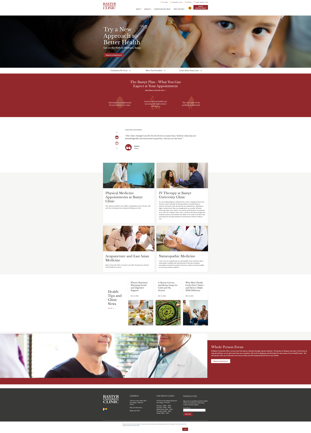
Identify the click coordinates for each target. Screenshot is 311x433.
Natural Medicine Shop (201, 2)
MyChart (189, 2)
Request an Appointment (114, 55)
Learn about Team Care (189, 71)
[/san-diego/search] (189, 8)
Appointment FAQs (177, 2)
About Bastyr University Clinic (155, 90)
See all (110, 308)
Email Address (186, 408)
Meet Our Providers (154, 71)
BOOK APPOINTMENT (200, 7)
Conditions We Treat (119, 71)
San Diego (165, 2)
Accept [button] (185, 429)
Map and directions (136, 407)
